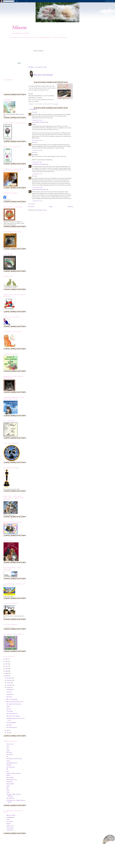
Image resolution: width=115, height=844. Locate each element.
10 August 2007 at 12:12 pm (37, 140)
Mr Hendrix (9, 781)
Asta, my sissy (10, 744)
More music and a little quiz (43, 75)
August (9, 687)
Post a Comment (32, 203)
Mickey (8, 775)
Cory (8, 748)
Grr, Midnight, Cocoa (12, 763)
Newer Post (31, 206)
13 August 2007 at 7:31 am (37, 200)
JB (7, 769)
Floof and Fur (10, 828)
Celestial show (9, 694)
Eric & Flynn (10, 754)
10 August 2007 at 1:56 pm (37, 150)
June (8, 732)
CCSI (8, 819)
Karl (8, 771)
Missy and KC (10, 777)
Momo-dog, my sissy (12, 779)
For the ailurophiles (11, 722)
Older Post (70, 206)
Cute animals (10, 821)
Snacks (8, 706)
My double (9, 725)
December (9, 678)
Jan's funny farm (11, 767)
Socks (8, 792)
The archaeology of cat (12, 713)
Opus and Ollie (10, 783)
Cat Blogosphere (11, 817)
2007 (6, 676)
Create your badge (7, 199)
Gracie (8, 760)
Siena (8, 790)
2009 (6, 671)
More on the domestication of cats (14, 701)
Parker (8, 786)
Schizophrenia (10, 689)
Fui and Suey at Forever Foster (14, 758)
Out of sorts (9, 696)
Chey (8, 746)
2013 (6, 661)
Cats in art (8, 692)
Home (51, 206)
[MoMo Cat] (5, 198)
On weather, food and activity (13, 704)
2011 (6, 666)
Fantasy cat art (10, 825)
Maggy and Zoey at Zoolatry (14, 773)
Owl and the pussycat (11, 727)
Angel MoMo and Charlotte (39, 122)
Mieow (19, 27)
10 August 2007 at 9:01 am (37, 120)
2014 (6, 659)
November (9, 680)
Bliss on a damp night (11, 699)
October (9, 682)
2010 (6, 668)
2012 (6, 664)
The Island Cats (10, 798)
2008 (6, 673)
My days (8, 708)
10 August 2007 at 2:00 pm (37, 162)
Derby (8, 750)
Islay (33, 112)
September (9, 685)
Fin (7, 756)
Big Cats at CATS (11, 815)
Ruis (8, 788)
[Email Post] (58, 104)
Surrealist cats (10, 830)
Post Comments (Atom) (41, 210)
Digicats (9, 823)
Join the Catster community (9, 627)
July (8, 730)
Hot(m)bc (9, 765)
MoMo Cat (5, 195)
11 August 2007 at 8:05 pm (37, 187)
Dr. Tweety (9, 752)
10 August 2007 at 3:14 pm (37, 173)
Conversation (9, 711)
